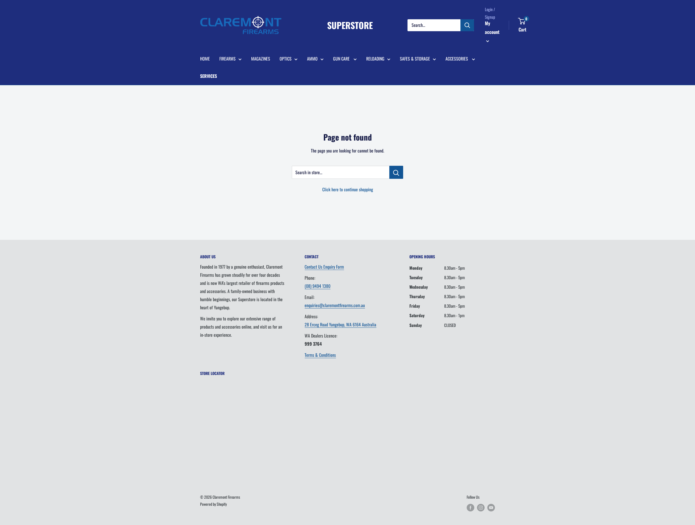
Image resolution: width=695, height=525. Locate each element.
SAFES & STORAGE (415, 58)
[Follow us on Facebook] (470, 507)
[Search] (467, 25)
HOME (205, 58)
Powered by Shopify (213, 504)
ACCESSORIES (457, 58)
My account (492, 27)
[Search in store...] (396, 172)
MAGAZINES (260, 58)
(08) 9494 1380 (317, 286)
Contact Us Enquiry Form (324, 266)
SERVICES (208, 76)
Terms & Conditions (320, 355)
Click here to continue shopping (347, 189)
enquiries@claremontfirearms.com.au (335, 305)
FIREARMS (227, 58)
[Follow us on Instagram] (481, 507)
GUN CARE (342, 58)
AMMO (312, 58)
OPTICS (286, 58)
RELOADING (375, 58)
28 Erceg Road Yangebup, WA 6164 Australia (340, 324)
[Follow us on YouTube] (491, 507)
